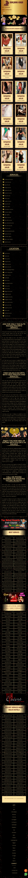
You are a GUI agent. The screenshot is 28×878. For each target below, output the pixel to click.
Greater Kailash (8, 673)
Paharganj (20, 651)
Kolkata (14, 837)
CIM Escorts (7, 198)
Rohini (20, 621)
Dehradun (14, 832)
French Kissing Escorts (20, 565)
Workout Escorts (7, 750)
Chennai (14, 817)
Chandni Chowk (20, 643)
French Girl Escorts (8, 302)
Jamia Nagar (7, 648)
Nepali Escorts (8, 748)
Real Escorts (8, 767)
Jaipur (14, 835)
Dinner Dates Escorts (7, 568)
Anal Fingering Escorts (8, 559)
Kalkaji (20, 635)
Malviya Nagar (8, 657)
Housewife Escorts (20, 794)
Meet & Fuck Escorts (19, 726)
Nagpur (14, 842)
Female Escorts (20, 737)
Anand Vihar (19, 689)
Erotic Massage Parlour (9, 269)
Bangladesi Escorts (8, 297)
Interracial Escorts (8, 775)
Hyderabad (14, 824)
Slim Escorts (7, 286)
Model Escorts (7, 242)
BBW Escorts (8, 538)
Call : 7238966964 (6, 7)
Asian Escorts (7, 185)
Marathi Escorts (20, 745)
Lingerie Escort (8, 777)
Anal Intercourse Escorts (8, 562)
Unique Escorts (20, 734)
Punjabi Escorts (7, 294)
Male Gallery (7, 214)
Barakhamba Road (20, 665)
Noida (8, 675)
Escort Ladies (20, 761)
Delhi (14, 867)
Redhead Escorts (7, 554)
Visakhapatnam (14, 840)
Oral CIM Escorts (7, 572)
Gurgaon (20, 673)
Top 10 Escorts (20, 715)
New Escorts (7, 253)
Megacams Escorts (20, 750)
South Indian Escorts (7, 783)
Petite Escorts (7, 228)
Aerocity (8, 643)
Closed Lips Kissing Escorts (8, 565)
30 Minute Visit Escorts (8, 585)
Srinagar (14, 855)
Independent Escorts (7, 737)
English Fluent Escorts (8, 546)
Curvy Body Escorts (8, 283)
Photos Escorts (7, 264)
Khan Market (8, 651)
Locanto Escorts (7, 729)
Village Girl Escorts (8, 291)
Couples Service (7, 201)
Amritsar (14, 814)
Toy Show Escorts (8, 580)
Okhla (8, 686)
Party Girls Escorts (8, 225)
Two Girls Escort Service (8, 582)
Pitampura (8, 621)
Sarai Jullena (19, 667)
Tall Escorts (8, 557)
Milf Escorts (19, 546)
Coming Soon (14, 870)
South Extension (19, 613)
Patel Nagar (19, 638)
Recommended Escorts (9, 231)
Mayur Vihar (19, 624)
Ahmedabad (14, 812)
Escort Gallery (20, 767)
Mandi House (8, 665)
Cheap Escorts (8, 769)
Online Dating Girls (8, 272)
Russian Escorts (7, 234)
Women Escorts (7, 267)
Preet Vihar (20, 632)
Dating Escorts (8, 721)
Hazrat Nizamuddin (8, 684)
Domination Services (8, 209)
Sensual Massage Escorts (19, 568)
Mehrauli (8, 624)
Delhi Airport (20, 657)
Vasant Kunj (19, 627)
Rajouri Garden (8, 616)
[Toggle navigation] (4, 13)
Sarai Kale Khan (8, 662)
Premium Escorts (8, 788)
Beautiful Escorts (20, 590)
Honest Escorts (20, 764)
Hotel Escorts (7, 316)
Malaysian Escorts (20, 748)
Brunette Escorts (8, 193)
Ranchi (14, 860)
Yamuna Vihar (8, 692)
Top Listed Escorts (8, 756)
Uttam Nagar (20, 686)
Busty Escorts (7, 195)
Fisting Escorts (20, 559)
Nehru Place (19, 640)
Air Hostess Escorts (8, 794)
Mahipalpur (20, 678)
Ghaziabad (20, 675)
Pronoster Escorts (20, 718)
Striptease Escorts (8, 577)
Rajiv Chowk (19, 662)
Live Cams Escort (8, 726)
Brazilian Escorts (7, 190)
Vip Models (6, 277)
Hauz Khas (8, 619)
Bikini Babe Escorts (20, 786)
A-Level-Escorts (7, 182)
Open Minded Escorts (9, 223)
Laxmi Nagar (7, 632)
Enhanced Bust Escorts (20, 543)
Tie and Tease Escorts (20, 577)
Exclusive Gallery (7, 212)
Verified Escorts (20, 788)
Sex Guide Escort (8, 723)
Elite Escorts (7, 258)
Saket (8, 629)
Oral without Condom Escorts (19, 571)
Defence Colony (8, 689)
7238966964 (14, 873)
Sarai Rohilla (7, 640)
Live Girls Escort (20, 723)
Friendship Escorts (8, 742)
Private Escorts (7, 275)
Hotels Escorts (8, 759)
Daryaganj (8, 646)
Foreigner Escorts (8, 299)
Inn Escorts (19, 759)
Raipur (14, 848)
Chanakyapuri (8, 667)
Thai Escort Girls (7, 305)
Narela (20, 681)
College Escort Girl (8, 791)
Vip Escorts (6, 256)
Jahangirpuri (19, 670)
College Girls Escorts (19, 540)
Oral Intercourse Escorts (20, 562)
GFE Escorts (7, 280)
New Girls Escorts (8, 220)
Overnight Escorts (8, 574)
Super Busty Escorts (20, 554)
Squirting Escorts (7, 780)
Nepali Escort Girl (8, 307)
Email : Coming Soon (7, 9)
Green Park (8, 635)
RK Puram (20, 692)
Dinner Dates (7, 206)
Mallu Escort (19, 783)
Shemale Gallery (7, 236)
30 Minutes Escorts (8, 179)
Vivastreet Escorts (8, 732)
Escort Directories (20, 721)
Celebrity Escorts (8, 313)
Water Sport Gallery (8, 239)
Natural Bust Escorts (19, 549)
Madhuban (8, 654)
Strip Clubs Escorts (8, 761)
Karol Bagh (20, 616)
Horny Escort (8, 786)
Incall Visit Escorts (20, 585)
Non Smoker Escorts (8, 551)
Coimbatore (14, 822)
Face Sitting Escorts (20, 557)
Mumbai (14, 853)
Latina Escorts (20, 775)
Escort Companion (20, 753)
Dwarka (7, 627)
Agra (14, 809)
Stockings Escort (19, 780)
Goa (14, 830)
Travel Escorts (20, 580)
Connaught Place (7, 613)
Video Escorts (8, 718)
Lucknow (14, 845)
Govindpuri (20, 684)
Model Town (7, 681)
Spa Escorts (19, 740)
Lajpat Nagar (19, 619)
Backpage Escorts (20, 729)
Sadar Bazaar (20, 646)
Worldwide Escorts (8, 753)
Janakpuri (20, 629)
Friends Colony (20, 648)
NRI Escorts (6, 310)
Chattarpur (8, 670)
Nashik (14, 850)
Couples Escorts (19, 588)
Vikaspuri (8, 659)
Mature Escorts (7, 217)
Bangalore (14, 827)
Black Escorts (8, 772)
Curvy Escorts (7, 204)
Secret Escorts (8, 734)
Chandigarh (14, 819)
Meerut (7, 678)
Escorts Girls (8, 740)
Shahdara (8, 638)
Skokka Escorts (20, 732)
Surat (14, 858)
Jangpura (20, 659)
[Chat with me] (25, 870)
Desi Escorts (7, 288)
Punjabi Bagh (20, 654)
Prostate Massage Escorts (19, 574)
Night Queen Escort (8, 715)
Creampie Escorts (20, 772)
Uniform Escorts (19, 582)
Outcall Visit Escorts (8, 588)
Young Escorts (7, 261)
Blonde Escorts (7, 187)
